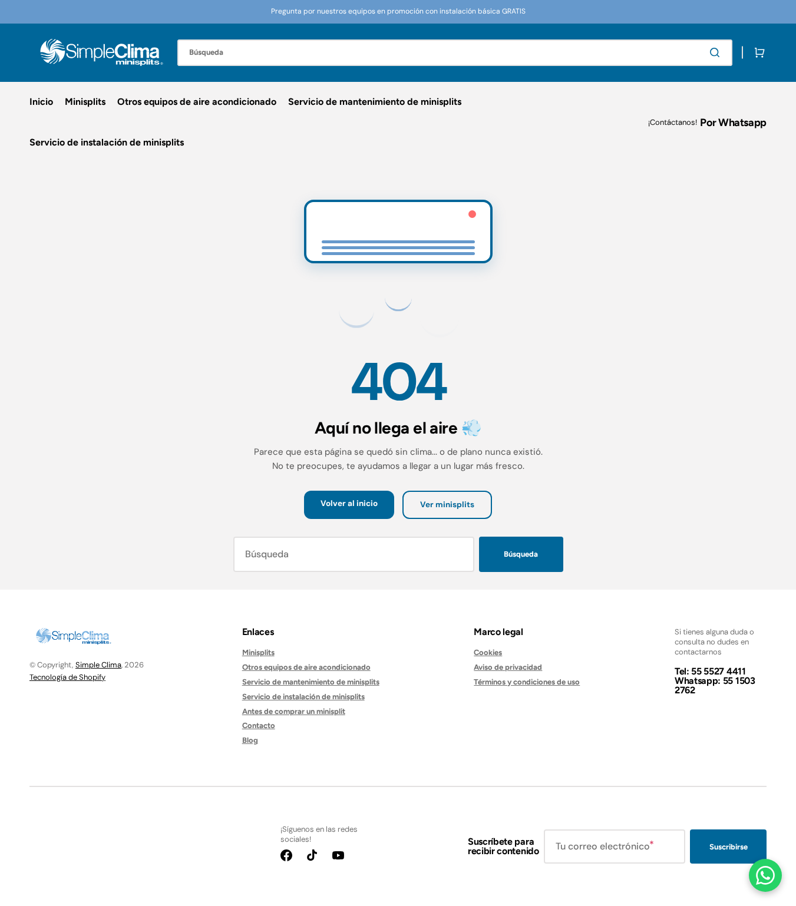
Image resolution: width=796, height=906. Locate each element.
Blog (250, 740)
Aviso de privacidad (508, 667)
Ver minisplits (447, 505)
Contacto (258, 725)
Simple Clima (98, 665)
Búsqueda (521, 554)
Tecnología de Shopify (67, 677)
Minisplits (258, 652)
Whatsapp (742, 122)
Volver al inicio (349, 503)
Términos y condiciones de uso (527, 681)
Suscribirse (728, 846)
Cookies (488, 652)
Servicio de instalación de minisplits (303, 696)
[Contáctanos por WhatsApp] (765, 875)
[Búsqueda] (717, 52)
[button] (757, 52)
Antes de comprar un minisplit (293, 711)
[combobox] (454, 52)
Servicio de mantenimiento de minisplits (310, 681)
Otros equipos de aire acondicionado (306, 667)
